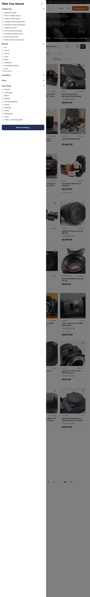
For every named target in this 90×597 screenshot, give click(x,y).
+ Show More (7, 71)
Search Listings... (23, 127)
